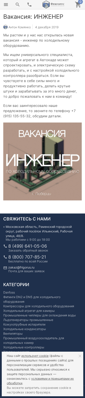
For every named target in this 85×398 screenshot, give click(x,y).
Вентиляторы (13, 333)
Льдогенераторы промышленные (28, 320)
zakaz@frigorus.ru (21, 267)
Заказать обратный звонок (28, 250)
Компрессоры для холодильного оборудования (38, 306)
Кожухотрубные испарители (24, 324)
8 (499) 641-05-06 (27, 246)
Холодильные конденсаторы (24, 329)
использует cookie (35, 356)
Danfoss (9, 292)
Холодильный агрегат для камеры (29, 310)
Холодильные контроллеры (23, 347)
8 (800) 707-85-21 (27, 257)
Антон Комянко (19, 27)
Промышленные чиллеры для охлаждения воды (39, 315)
